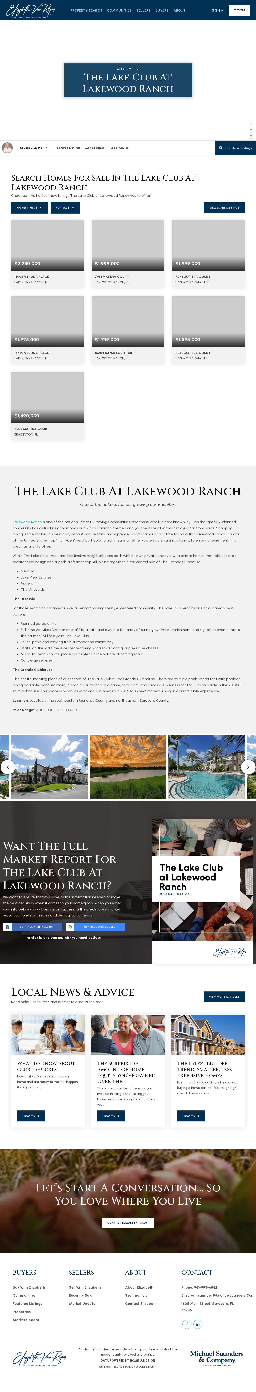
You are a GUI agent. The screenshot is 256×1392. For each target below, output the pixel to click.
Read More (31, 1115)
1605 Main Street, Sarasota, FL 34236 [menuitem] (207, 1306)
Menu (240, 10)
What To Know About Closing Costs (46, 1066)
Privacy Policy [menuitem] (124, 1366)
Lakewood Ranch (27, 522)
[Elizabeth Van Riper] (7, 148)
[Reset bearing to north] (251, 135)
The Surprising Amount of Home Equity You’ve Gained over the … (126, 1072)
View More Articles (224, 996)
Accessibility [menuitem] (146, 1366)
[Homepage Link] (30, 10)
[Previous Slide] (7, 767)
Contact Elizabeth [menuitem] (141, 1303)
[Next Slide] (248, 767)
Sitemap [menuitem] (105, 1366)
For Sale (62, 207)
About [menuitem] (180, 10)
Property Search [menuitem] (86, 10)
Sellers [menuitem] (143, 10)
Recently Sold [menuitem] (81, 1295)
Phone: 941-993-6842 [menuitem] (199, 1287)
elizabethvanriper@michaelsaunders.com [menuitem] (218, 1295)
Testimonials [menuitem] (136, 1295)
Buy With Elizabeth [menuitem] (29, 1287)
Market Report (95, 148)
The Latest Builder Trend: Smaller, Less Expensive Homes (204, 1069)
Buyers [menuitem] (162, 10)
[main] (128, 584)
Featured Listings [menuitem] (27, 1303)
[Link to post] (48, 1035)
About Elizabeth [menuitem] (139, 1287)
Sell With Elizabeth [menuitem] (85, 1287)
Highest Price (27, 207)
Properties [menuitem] (22, 1312)
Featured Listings (68, 148)
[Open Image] (49, 767)
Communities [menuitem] (119, 10)
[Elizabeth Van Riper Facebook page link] (186, 1324)
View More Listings (224, 207)
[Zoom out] (251, 130)
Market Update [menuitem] (26, 1320)
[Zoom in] (251, 124)
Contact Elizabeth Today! (128, 1222)
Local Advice (119, 148)
